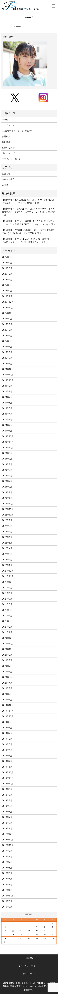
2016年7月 (7, 907)
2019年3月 (7, 755)
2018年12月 (7, 772)
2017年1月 (7, 890)
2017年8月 (7, 856)
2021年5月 (7, 610)
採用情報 (6, 142)
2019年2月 (7, 761)
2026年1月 (7, 296)
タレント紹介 (8, 179)
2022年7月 (7, 531)
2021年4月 (7, 615)
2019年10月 (7, 716)
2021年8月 (7, 593)
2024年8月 (7, 391)
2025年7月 (7, 330)
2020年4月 (7, 683)
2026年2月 (7, 290)
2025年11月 (7, 307)
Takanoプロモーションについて (17, 131)
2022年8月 (7, 526)
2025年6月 (7, 335)
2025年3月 (7, 352)
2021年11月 (7, 576)
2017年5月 (7, 873)
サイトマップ (8, 153)
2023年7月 (7, 464)
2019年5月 (7, 744)
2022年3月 (7, 554)
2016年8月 (7, 901)
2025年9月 (7, 318)
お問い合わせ (8, 148)
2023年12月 (7, 436)
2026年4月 (7, 279)
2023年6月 (7, 470)
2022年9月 (7, 520)
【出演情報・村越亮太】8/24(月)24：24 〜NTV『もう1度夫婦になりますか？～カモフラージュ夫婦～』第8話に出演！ (28, 212)
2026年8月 (7, 257)
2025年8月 (7, 324)
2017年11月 (7, 839)
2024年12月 (7, 369)
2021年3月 (7, 621)
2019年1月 (7, 767)
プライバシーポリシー (12, 159)
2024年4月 (7, 414)
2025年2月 (7, 358)
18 (13, 934)
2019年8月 (7, 727)
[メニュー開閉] (53, 5)
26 (21, 938)
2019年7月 (7, 733)
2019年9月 (7, 722)
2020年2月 (7, 694)
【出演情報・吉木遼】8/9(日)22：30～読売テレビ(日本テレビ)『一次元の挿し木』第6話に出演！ (28, 231)
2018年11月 (7, 778)
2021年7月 (7, 599)
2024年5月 (7, 408)
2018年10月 (7, 783)
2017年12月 (7, 834)
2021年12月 (7, 571)
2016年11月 (7, 896)
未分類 (5, 185)
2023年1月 (7, 498)
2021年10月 (7, 582)
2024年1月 (7, 431)
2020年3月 (7, 688)
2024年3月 (7, 419)
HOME (5, 120)
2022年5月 (7, 543)
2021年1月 (7, 632)
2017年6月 (7, 868)
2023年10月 (7, 447)
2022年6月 (7, 537)
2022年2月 (7, 559)
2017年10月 (7, 845)
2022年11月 (7, 509)
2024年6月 (7, 402)
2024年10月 (7, 380)
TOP (4, 27)
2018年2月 (7, 823)
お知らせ (6, 173)
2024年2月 (7, 425)
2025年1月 (7, 363)
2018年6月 (7, 806)
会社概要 (6, 136)
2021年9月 (7, 587)
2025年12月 (7, 302)
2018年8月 (7, 795)
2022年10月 (7, 515)
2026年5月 (7, 274)
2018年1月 (7, 828)
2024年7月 (7, 397)
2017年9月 (7, 851)
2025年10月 (7, 313)
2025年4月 (7, 346)
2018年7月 (7, 800)
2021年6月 (7, 604)
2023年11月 (7, 442)
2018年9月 (7, 789)
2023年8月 (7, 459)
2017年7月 (7, 862)
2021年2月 (7, 627)
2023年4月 (7, 481)
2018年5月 (7, 811)
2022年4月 (7, 548)
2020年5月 (7, 677)
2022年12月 (7, 503)
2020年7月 (7, 666)
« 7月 (4, 914)
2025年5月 (7, 341)
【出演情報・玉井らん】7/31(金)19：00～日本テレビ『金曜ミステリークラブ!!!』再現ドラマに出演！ (27, 240)
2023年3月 (7, 487)
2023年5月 (7, 475)
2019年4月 (7, 750)
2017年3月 (7, 884)
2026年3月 (7, 285)
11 (13, 931)
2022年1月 (7, 565)
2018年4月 (7, 817)
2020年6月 (7, 671)
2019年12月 (7, 705)
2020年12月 (7, 638)
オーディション (9, 125)
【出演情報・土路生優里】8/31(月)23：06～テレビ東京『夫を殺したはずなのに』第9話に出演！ (28, 201)
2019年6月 (7, 739)
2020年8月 (7, 660)
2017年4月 (7, 879)
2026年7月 (7, 262)
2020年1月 (7, 699)
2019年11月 (7, 711)
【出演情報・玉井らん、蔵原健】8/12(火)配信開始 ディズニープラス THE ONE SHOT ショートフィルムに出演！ (28, 222)
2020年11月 (7, 643)
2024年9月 (7, 386)
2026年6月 (7, 268)
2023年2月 (7, 492)
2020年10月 (7, 649)
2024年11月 (7, 374)
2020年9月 (7, 655)
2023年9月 (7, 453)
